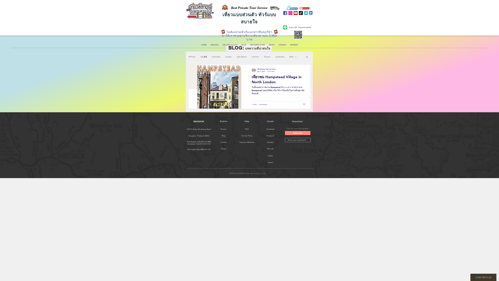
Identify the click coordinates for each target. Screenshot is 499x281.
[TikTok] (301, 13)
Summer (255, 57)
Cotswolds (216, 57)
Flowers (267, 57)
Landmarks (279, 57)
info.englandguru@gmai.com (199, 149)
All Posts (191, 57)
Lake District (242, 57)
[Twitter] (306, 13)
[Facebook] (285, 13)
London (228, 57)
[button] (307, 57)
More (292, 57)
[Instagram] (290, 13)
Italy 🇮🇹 (203, 57)
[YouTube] (296, 13)
